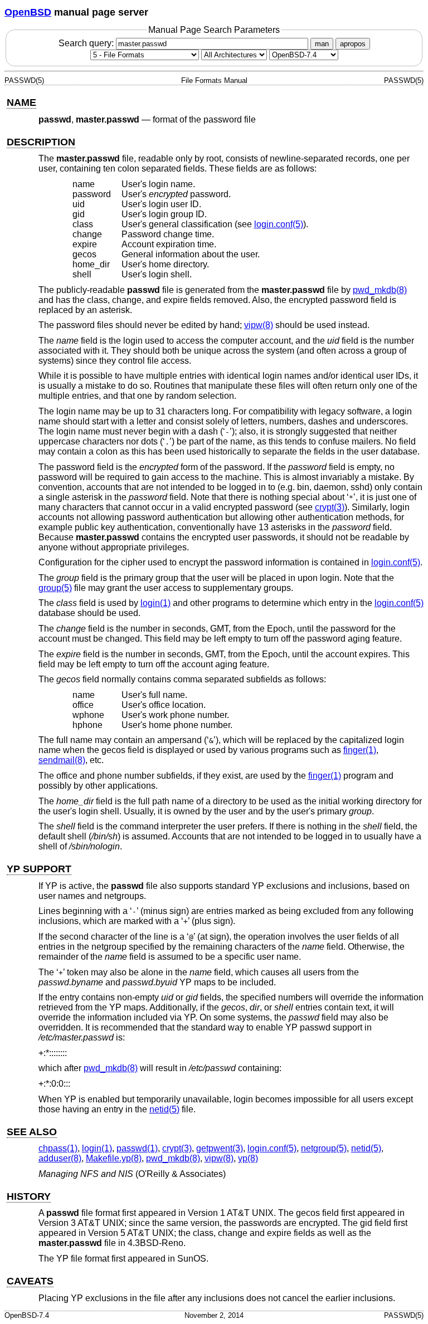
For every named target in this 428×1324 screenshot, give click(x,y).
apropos (353, 44)
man (322, 44)
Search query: (87, 43)
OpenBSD (27, 12)
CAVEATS (30, 1281)
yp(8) (248, 1158)
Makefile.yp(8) (114, 1158)
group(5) (55, 588)
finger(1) (359, 750)
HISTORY (29, 1196)
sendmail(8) (61, 760)
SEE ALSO (32, 1131)
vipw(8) (258, 325)
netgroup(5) (324, 1148)
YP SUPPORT (39, 868)
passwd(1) (137, 1148)
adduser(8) (59, 1158)
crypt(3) (329, 507)
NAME (21, 102)
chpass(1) (57, 1148)
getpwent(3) (219, 1148)
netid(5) (164, 1109)
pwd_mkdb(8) (380, 290)
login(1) (155, 603)
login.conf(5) (278, 224)
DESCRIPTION (41, 142)
